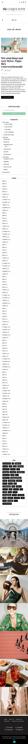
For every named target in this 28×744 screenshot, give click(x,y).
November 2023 (6, 234)
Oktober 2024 (5, 205)
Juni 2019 (4, 374)
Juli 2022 (4, 276)
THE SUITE (13, 55)
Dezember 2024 (6, 199)
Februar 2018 (5, 417)
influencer (6, 478)
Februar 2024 (5, 226)
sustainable (17, 497)
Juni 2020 (4, 343)
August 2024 (5, 210)
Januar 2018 (5, 419)
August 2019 (5, 369)
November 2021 (6, 297)
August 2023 (5, 242)
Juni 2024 (4, 215)
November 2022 (6, 266)
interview (5, 483)
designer (12, 472)
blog (15, 466)
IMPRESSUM (7, 721)
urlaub (16, 500)
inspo (4, 481)
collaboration (6, 469)
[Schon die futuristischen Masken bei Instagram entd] (14, 589)
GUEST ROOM (7, 149)
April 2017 (4, 443)
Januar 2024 (5, 228)
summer (10, 498)
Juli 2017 (4, 435)
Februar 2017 (5, 449)
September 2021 (6, 303)
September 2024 (6, 207)
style (4, 498)
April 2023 (4, 252)
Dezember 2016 (6, 454)
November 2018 (6, 393)
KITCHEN (6, 151)
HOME (5, 719)
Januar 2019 (5, 388)
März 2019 (4, 382)
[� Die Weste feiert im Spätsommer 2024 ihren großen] (14, 561)
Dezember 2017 (6, 422)
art (12, 463)
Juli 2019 (4, 372)
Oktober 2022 (5, 268)
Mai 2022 (4, 281)
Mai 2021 (4, 313)
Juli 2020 (4, 340)
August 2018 (5, 401)
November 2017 (6, 425)
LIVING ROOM (8, 55)
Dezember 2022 (6, 263)
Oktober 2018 (5, 396)
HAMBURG (6, 161)
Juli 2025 (4, 181)
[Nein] (26, 739)
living (13, 486)
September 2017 (6, 430)
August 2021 (5, 305)
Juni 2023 (4, 247)
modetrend (16, 489)
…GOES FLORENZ (8, 124)
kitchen (10, 483)
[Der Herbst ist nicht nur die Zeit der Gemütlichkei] (14, 533)
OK (14, 741)
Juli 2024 (4, 213)
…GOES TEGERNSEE (9, 132)
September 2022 (6, 271)
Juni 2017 (4, 438)
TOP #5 (6, 146)
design (5, 472)
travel (4, 500)
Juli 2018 (4, 404)
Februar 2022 (5, 289)
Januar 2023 (5, 260)
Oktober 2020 (5, 332)
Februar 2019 (5, 385)
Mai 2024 (4, 218)
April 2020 (4, 348)
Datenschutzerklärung (18, 721)
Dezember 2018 (6, 390)
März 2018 (4, 414)
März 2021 (4, 319)
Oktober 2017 (5, 427)
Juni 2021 (4, 311)
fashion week (6, 475)
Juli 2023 (4, 244)
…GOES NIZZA (7, 129)
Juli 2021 (4, 308)
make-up (19, 486)
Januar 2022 (5, 292)
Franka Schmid (9, 69)
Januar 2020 (5, 356)
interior (19, 481)
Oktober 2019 (5, 364)
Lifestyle (6, 486)
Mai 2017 (4, 441)
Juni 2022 (4, 279)
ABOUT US (11, 719)
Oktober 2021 (5, 300)
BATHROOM (7, 139)
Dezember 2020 (6, 327)
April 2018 (4, 412)
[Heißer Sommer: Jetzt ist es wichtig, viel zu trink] (14, 673)
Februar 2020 (5, 353)
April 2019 (4, 380)
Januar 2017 (5, 451)
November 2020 (6, 329)
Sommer (14, 495)
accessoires (6, 463)
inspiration (16, 478)
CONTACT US (19, 719)
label (15, 483)
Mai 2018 (4, 409)
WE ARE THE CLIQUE (9, 134)
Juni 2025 (4, 183)
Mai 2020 (4, 345)
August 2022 (5, 274)
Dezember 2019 (6, 358)
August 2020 (5, 337)
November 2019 (6, 361)
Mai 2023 (4, 250)
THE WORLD (5, 157)
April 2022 (4, 284)
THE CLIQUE (5, 122)
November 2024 (6, 202)
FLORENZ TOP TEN (8, 159)
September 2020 (6, 335)
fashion (20, 472)
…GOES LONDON (8, 127)
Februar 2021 (5, 321)
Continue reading (7, 97)
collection (13, 469)
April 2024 (4, 220)
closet (20, 466)
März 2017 (4, 446)
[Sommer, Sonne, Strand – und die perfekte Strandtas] (14, 701)
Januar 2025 (5, 197)
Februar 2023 (5, 258)
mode (10, 489)
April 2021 (4, 316)
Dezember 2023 (6, 231)
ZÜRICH (6, 169)
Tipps (22, 498)
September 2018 (6, 398)
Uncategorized (6, 172)
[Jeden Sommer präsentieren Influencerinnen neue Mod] (14, 617)
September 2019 (6, 366)
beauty (17, 464)
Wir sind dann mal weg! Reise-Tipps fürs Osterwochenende (12, 62)
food (12, 475)
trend (10, 501)
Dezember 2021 (6, 295)
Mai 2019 (4, 377)
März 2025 (4, 191)
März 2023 (4, 255)
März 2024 (5, 223)
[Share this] (2, 74)
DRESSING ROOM (8, 144)
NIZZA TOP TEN (7, 167)
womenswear (7, 503)
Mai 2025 (4, 186)
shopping (7, 495)
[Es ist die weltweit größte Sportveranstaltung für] (14, 645)
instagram (12, 481)
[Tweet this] (4, 74)
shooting (15, 492)
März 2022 (4, 287)
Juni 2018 (4, 406)
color (18, 469)
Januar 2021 (5, 324)
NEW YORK (6, 164)
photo (9, 492)
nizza (21, 489)
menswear (5, 489)
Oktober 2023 (5, 236)
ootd (4, 492)
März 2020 (5, 350)
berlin (10, 466)
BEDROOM (6, 142)
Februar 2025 (5, 194)
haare (17, 474)
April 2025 (4, 189)
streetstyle (21, 495)
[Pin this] (6, 74)
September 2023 (6, 239)
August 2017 (5, 433)
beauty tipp (5, 466)
